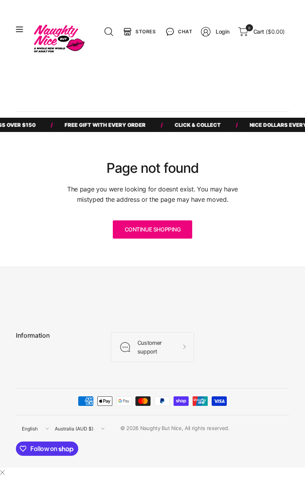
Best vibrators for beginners (58, 83)
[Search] (109, 32)
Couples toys (176, 83)
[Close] (2, 472)
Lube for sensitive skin (97, 98)
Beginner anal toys (224, 83)
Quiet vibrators (42, 98)
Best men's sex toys (125, 83)
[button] (178, 32)
